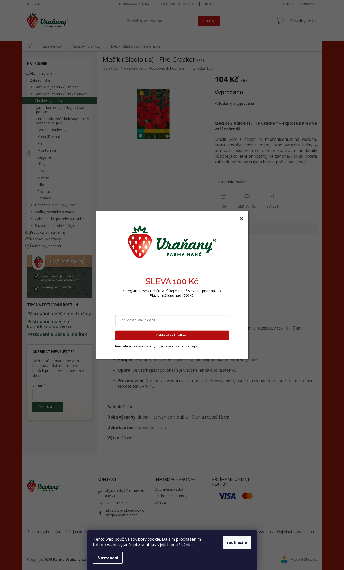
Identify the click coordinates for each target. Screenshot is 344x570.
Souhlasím (236, 542)
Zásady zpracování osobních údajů (170, 346)
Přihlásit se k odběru (172, 335)
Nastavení (107, 558)
